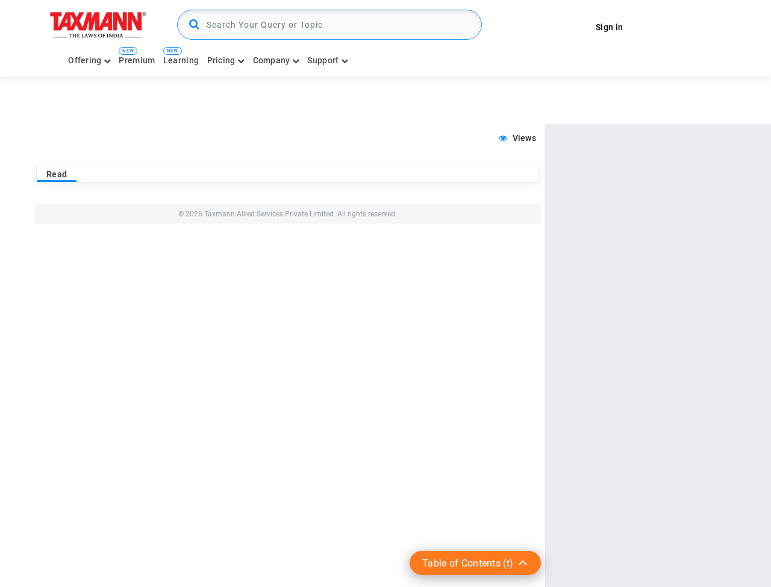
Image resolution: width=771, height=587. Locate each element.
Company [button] (272, 60)
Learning (181, 60)
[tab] (56, 174)
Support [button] (323, 60)
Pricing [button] (222, 60)
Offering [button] (86, 60)
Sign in (609, 27)
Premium (137, 60)
